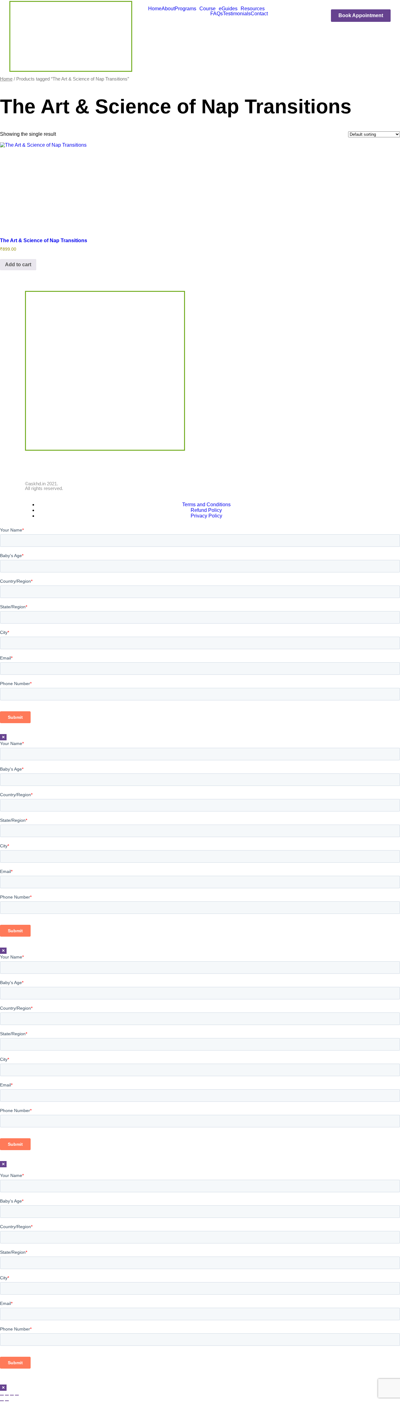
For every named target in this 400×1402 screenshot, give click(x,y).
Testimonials (237, 13)
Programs (185, 8)
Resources (253, 8)
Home (155, 8)
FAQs (216, 13)
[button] (187, 8)
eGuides (228, 8)
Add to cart (18, 264)
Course (207, 8)
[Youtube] (50, 466)
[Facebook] (33, 466)
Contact (259, 13)
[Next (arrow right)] (7, 1400)
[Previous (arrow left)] (2, 1400)
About (168, 8)
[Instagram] (66, 466)
